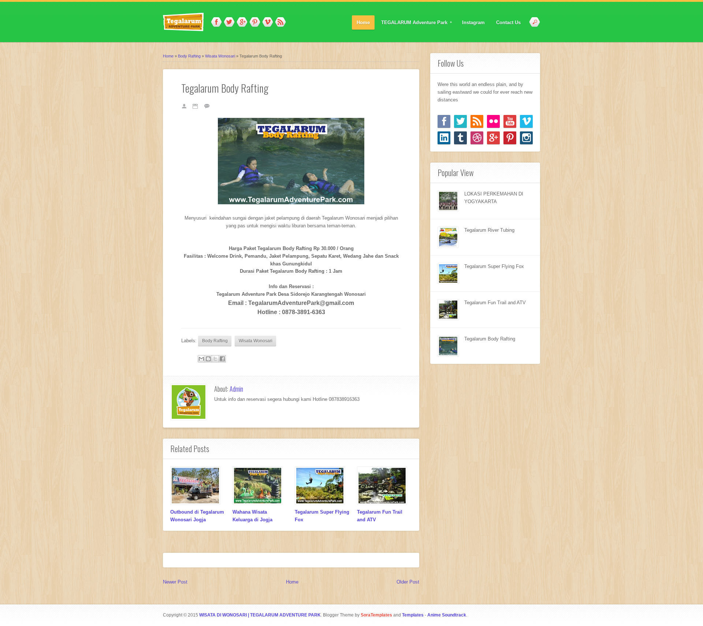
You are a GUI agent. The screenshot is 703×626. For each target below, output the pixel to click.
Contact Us (508, 22)
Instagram (473, 22)
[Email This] (201, 358)
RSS (280, 22)
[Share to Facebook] (222, 358)
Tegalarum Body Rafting (489, 339)
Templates (413, 614)
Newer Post (175, 582)
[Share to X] (215, 358)
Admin (236, 389)
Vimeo (267, 22)
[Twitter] (460, 121)
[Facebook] (444, 121)
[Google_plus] (493, 137)
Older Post (408, 582)
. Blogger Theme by (356, 615)
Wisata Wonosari (255, 340)
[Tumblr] (460, 137)
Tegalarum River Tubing (489, 230)
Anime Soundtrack (446, 614)
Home (363, 22)
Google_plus (242, 22)
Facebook (216, 22)
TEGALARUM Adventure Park (411, 23)
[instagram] (526, 137)
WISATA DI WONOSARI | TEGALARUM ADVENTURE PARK (260, 614)
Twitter (229, 22)
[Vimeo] (526, 121)
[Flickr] (493, 121)
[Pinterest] (509, 137)
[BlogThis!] (208, 358)
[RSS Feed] (476, 121)
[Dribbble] (476, 137)
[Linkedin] (444, 137)
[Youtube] (509, 121)
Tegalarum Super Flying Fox (494, 266)
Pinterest (254, 22)
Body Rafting (215, 340)
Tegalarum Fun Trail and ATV (495, 302)
